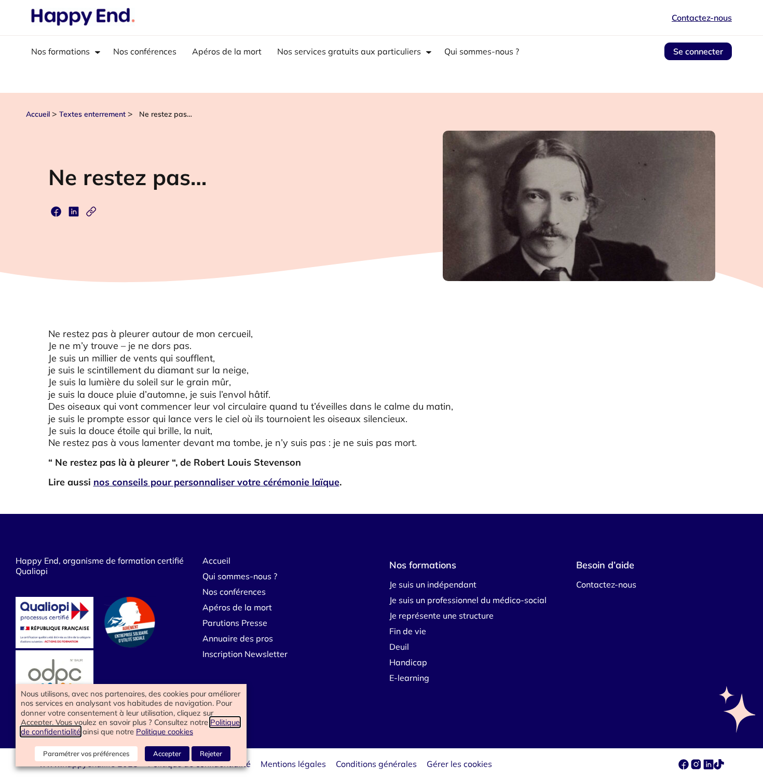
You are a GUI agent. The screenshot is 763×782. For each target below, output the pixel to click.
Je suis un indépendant (432, 584)
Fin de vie (407, 631)
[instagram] (697, 766)
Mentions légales (293, 764)
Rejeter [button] (211, 753)
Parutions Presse (234, 623)
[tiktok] (719, 766)
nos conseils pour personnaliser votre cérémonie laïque (216, 482)
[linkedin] (708, 766)
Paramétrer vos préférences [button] (86, 753)
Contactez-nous (702, 17)
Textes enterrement (92, 114)
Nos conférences (144, 51)
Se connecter (698, 51)
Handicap (408, 662)
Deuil (399, 646)
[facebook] (684, 766)
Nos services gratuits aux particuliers (349, 51)
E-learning (409, 678)
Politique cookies (164, 731)
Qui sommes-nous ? (481, 51)
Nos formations (60, 51)
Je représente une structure (441, 615)
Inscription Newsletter (245, 654)
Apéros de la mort (227, 51)
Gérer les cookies (459, 764)
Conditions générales (376, 764)
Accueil (38, 114)
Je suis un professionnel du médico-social (468, 600)
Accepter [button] (167, 753)
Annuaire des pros (237, 638)
